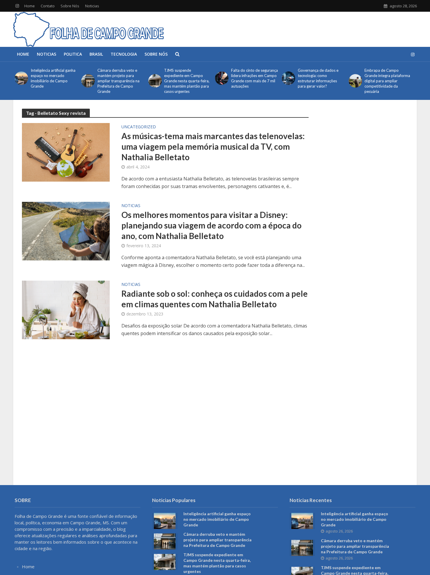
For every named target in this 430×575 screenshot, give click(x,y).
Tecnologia (124, 54)
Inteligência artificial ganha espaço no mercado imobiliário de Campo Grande (53, 78)
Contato (48, 5)
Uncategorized (138, 127)
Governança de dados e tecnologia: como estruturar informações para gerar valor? (318, 78)
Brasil (96, 54)
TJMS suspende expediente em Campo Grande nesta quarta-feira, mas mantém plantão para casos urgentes (186, 81)
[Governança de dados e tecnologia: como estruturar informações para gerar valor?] (288, 78)
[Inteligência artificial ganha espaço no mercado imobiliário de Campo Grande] (21, 78)
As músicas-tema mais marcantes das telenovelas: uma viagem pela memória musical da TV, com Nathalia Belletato (213, 146)
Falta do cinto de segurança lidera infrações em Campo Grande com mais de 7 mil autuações (254, 78)
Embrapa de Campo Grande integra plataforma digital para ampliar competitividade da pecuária (387, 81)
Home (29, 5)
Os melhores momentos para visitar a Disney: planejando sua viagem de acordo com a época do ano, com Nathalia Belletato (211, 225)
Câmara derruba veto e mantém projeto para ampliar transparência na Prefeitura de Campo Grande (118, 81)
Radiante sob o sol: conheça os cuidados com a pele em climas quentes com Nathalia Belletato (214, 299)
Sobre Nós (70, 5)
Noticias (92, 5)
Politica (73, 54)
